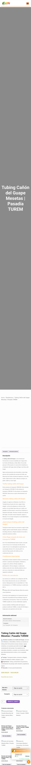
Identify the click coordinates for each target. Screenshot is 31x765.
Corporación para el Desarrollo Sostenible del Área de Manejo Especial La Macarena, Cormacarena (15, 597)
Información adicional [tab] (13, 451)
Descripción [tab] (5, 451)
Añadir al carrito (13, 701)
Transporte (7, 694)
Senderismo (9, 397)
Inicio (3, 397)
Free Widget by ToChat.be (24, 758)
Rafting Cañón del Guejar (18, 605)
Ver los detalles (7, 736)
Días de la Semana (4, 688)
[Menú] (27, 3)
